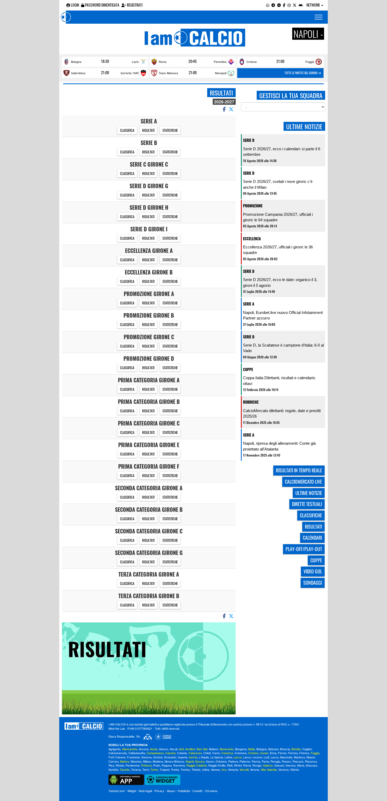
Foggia (309, 61)
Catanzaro (195, 753)
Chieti (207, 753)
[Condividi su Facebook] (224, 109)
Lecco (247, 757)
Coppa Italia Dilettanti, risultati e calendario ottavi (279, 381)
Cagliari (307, 749)
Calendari (312, 537)
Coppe (248, 369)
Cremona (240, 753)
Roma (162, 61)
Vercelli (244, 769)
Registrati (134, 5)
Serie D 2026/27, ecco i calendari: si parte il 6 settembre (281, 152)
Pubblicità (184, 791)
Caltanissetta (136, 753)
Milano (147, 761)
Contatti (197, 791)
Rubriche (251, 402)
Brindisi (296, 749)
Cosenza (227, 753)
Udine (205, 769)
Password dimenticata (101, 5)
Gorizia (157, 757)
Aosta (153, 749)
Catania (182, 753)
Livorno (257, 757)
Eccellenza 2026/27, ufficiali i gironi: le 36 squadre (278, 250)
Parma (256, 761)
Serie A (248, 304)
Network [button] (313, 5)
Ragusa (167, 765)
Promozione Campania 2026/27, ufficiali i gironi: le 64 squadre (278, 217)
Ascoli (173, 749)
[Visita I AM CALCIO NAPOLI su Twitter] (294, 5)
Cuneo (264, 753)
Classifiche (311, 515)
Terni (145, 769)
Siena (300, 765)
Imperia (182, 757)
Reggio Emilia (216, 765)
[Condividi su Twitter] (232, 109)
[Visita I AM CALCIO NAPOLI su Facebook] (284, 5)
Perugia (275, 761)
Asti (181, 749)
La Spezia (216, 757)
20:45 (192, 61)
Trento (175, 769)
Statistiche (170, 130)
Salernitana (78, 73)
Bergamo (241, 749)
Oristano (221, 761)
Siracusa (311, 765)
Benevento (227, 749)
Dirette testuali (307, 503)
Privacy (159, 791)
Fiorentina (220, 61)
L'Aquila (204, 757)
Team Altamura (168, 73)
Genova (146, 757)
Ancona (143, 749)
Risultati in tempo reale (299, 470)
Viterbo (294, 769)
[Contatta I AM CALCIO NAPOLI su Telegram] (273, 5)
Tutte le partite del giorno (301, 73)
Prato (156, 765)
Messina (136, 761)
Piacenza (311, 761)
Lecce (238, 757)
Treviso (185, 769)
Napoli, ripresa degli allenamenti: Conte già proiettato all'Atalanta (279, 446)
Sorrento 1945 (130, 73)
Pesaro (286, 761)
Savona (290, 765)
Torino (154, 769)
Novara (200, 761)
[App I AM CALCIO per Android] (301, 5)
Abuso (171, 791)
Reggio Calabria (196, 765)
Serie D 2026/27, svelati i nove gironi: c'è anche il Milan (277, 184)
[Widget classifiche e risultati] (162, 779)
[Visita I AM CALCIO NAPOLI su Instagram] (289, 5)
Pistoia (120, 765)
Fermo (282, 753)
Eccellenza (252, 238)
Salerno (268, 765)
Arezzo (163, 749)
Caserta (170, 753)
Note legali (145, 791)
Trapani (164, 769)
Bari (199, 749)
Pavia (265, 761)
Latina (228, 757)
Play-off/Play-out (304, 548)
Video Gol (313, 571)
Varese (215, 769)
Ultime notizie (308, 492)
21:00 (280, 61)
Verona (254, 769)
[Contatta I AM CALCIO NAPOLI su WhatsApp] (267, 5)
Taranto (125, 769)
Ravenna (179, 765)
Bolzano (273, 749)
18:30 (105, 61)
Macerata (286, 757)
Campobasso (155, 753)
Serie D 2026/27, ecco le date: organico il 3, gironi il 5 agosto (280, 282)
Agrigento (114, 749)
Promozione (252, 205)
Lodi (266, 757)
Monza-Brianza (174, 761)
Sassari (279, 765)
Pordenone (133, 765)
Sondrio (113, 769)
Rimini (238, 765)
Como (216, 753)
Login (74, 5)
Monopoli (220, 73)
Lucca (275, 757)
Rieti (229, 765)
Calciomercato (117, 753)
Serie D (248, 140)
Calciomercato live (303, 481)
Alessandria (129, 749)
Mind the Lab (116, 728)
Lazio (135, 61)
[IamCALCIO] (83, 726)
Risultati (148, 130)
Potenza (146, 765)
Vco (223, 769)
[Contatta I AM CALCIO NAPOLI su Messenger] (279, 5)
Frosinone (133, 757)
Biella (251, 749)
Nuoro (210, 761)
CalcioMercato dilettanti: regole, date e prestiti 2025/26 (282, 413)
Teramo (136, 769)
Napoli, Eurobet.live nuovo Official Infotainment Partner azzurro (283, 315)
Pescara (297, 761)
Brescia (285, 749)
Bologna (76, 61)
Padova (233, 761)
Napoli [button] (307, 34)
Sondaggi (312, 582)
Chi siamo (211, 791)
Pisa (111, 765)
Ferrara (293, 753)
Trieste (196, 769)
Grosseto (170, 757)
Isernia (193, 757)
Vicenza (283, 769)
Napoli (190, 761)
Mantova (299, 757)
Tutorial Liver (116, 791)
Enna (273, 753)
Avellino (190, 749)
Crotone (251, 61)
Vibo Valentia (269, 769)
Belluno (213, 749)
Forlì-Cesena (116, 757)
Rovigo (256, 765)
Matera (124, 761)
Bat (205, 749)
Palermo (245, 761)
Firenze (304, 753)
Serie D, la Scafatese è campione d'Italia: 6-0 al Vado (283, 348)
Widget (131, 791)
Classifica (127, 130)
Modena (158, 761)
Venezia (233, 769)
